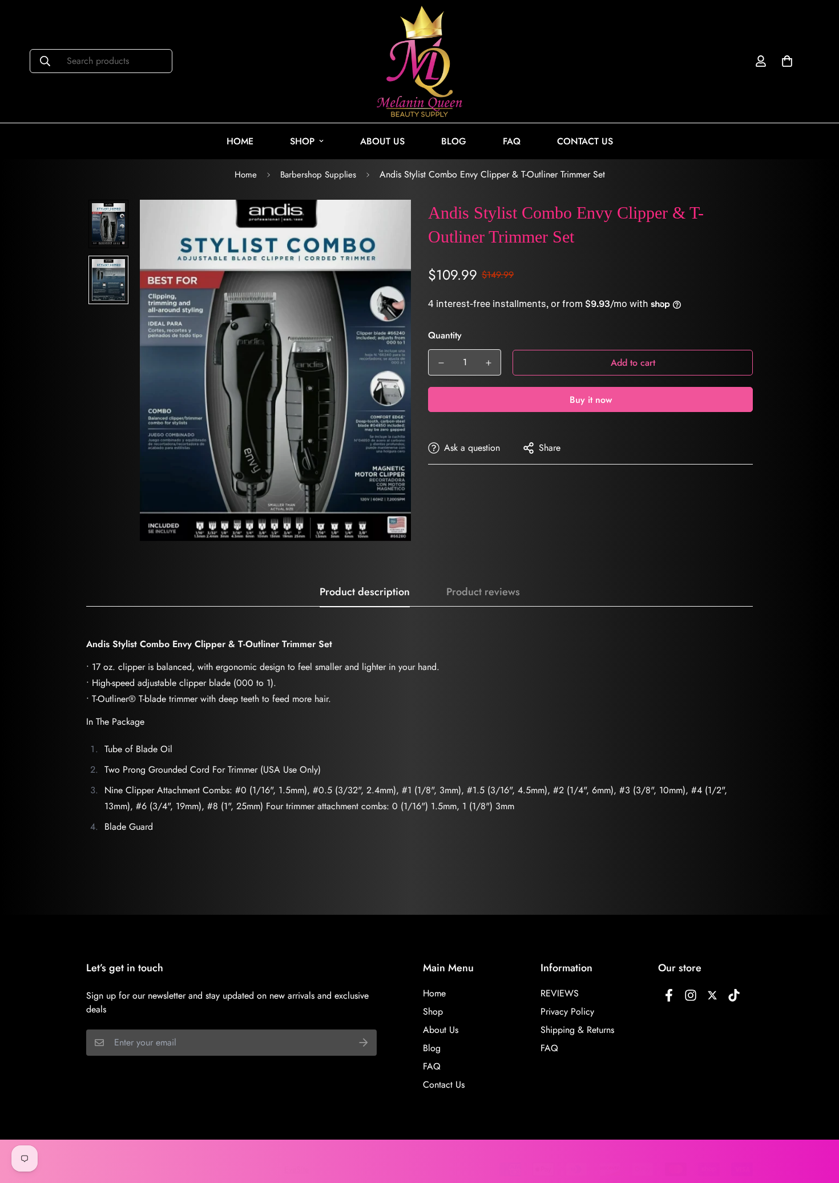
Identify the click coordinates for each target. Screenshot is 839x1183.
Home (240, 141)
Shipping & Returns (577, 1029)
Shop (302, 141)
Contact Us (585, 141)
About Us (382, 141)
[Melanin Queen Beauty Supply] (419, 61)
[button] (785, 61)
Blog (453, 141)
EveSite (296, 1169)
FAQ (512, 141)
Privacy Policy (567, 1011)
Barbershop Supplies (318, 174)
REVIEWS (559, 993)
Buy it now (591, 399)
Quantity (445, 335)
